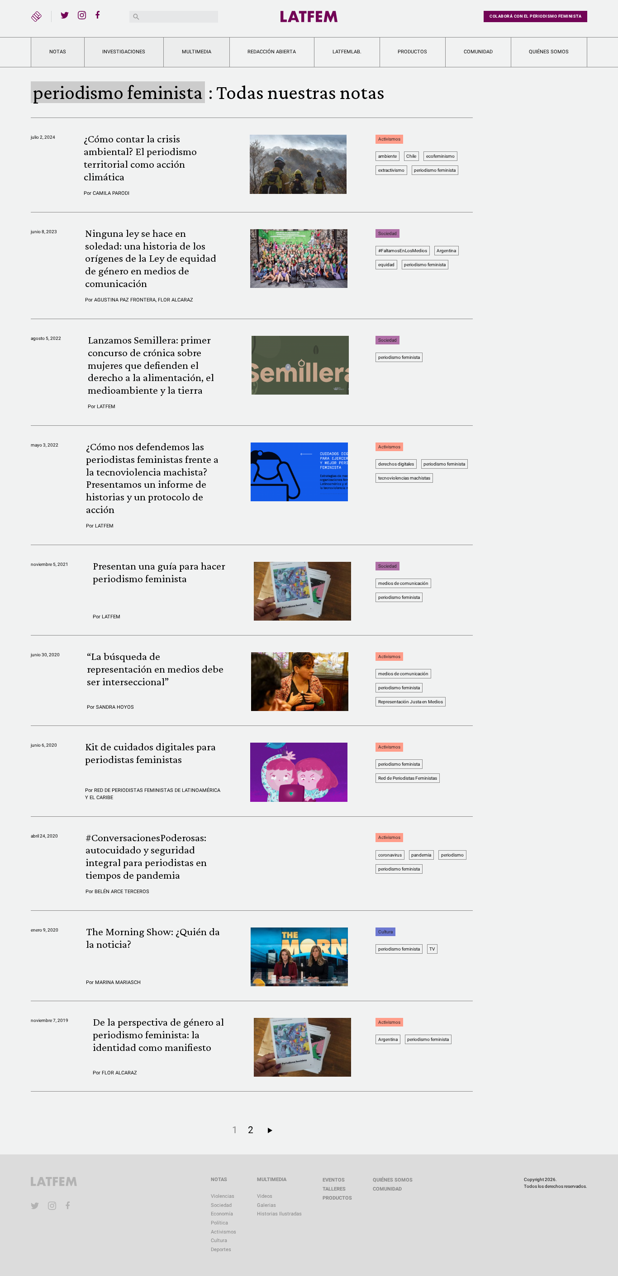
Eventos (334, 1180)
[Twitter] (65, 15)
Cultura (385, 931)
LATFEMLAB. (347, 52)
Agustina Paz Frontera (125, 300)
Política (219, 1223)
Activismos (389, 139)
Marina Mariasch (118, 982)
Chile (411, 156)
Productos (412, 52)
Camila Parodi (111, 193)
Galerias (266, 1205)
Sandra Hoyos (115, 707)
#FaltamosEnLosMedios (402, 250)
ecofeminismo (440, 156)
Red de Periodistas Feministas (407, 778)
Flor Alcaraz (175, 300)
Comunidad (478, 52)
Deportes (221, 1249)
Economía (222, 1214)
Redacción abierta (271, 52)
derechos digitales (396, 463)
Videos (264, 1196)
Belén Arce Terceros (122, 892)
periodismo (452, 854)
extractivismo (391, 170)
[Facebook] (99, 15)
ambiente (387, 156)
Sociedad (387, 233)
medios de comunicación (403, 583)
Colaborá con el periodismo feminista (535, 16)
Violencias (222, 1196)
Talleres (334, 1189)
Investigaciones (123, 52)
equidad (386, 264)
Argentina (446, 250)
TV (432, 948)
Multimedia (196, 52)
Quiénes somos (549, 52)
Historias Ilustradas (279, 1214)
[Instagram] (82, 15)
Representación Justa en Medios (410, 701)
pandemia (421, 854)
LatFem (106, 407)
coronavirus (390, 854)
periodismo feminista (435, 170)
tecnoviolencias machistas (404, 478)
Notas (57, 52)
